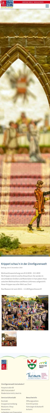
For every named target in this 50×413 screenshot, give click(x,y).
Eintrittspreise (32, 404)
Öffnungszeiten (32, 401)
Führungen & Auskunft (34, 406)
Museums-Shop (7, 406)
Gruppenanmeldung (9, 404)
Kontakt (4, 401)
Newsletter (5, 409)
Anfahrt (29, 409)
